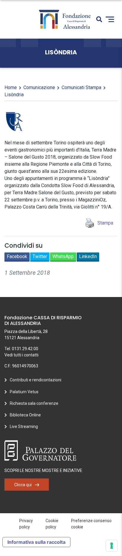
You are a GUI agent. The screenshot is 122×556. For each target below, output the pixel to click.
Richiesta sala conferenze (34, 403)
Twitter (40, 256)
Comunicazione (39, 87)
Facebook (17, 256)
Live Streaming (24, 426)
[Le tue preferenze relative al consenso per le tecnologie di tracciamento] (111, 545)
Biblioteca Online (25, 415)
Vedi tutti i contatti (21, 355)
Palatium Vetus (24, 391)
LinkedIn (88, 256)
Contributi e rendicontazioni (35, 379)
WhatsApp (63, 256)
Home (10, 87)
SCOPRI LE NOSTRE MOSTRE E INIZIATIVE (43, 470)
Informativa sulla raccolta (36, 542)
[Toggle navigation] (110, 19)
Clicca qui (23, 484)
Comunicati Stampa (81, 87)
